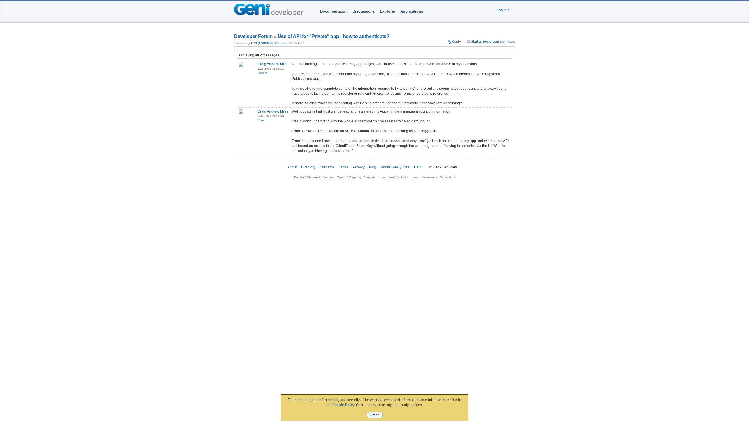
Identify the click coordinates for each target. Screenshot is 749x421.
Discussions (364, 11)
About (292, 167)
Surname (327, 167)
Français (369, 177)
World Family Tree (395, 167)
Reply (456, 41)
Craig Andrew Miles (266, 43)
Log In (501, 10)
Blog (372, 167)
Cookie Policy (343, 405)
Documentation (334, 11)
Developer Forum (253, 36)
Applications (411, 11)
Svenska (328, 177)
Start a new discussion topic (492, 41)
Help (418, 167)
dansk (415, 177)
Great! (374, 415)
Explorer (387, 11)
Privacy (359, 167)
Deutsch (445, 177)
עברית (382, 177)
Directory (308, 167)
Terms (343, 167)
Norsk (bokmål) (398, 177)
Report (262, 72)
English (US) (302, 177)
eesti (316, 177)
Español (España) (349, 177)
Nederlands (429, 177)
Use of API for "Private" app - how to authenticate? (333, 36)
